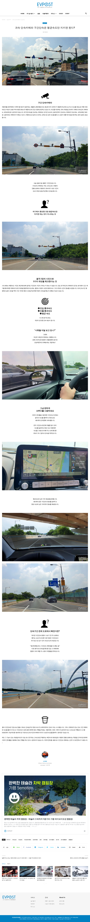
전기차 (57, 839)
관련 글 (3, 863)
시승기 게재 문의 (49, 904)
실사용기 (33, 901)
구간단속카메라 (27, 839)
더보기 (8, 863)
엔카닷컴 (45, 839)
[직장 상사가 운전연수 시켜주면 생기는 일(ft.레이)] (10, 871)
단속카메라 (35, 839)
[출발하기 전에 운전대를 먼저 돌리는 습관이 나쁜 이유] (80, 871)
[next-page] (46, 884)
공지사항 (61, 901)
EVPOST (8, 839)
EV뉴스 (53, 13)
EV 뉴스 (33, 906)
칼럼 (39, 13)
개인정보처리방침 (16, 917)
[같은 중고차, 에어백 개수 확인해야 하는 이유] (62, 871)
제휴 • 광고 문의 (49, 901)
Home (22, 13)
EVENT (67, 13)
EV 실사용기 (30, 13)
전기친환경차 (64, 839)
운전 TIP (9, 19)
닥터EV (61, 13)
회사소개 (61, 904)
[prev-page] (43, 884)
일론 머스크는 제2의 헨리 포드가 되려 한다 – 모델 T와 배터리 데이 (21, 858)
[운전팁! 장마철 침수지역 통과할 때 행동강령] (45, 871)
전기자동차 (51, 839)
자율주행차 (45, 13)
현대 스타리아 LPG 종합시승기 (79, 858)
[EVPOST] (45, 6)
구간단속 (20, 839)
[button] (86, 14)
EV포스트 (14, 839)
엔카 (41, 839)
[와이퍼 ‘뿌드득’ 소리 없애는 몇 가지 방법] (27, 871)
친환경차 (71, 839)
